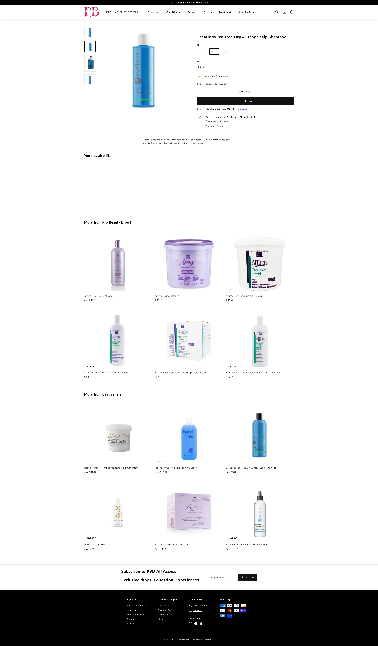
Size (199, 45)
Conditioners (174, 12)
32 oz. (202, 51)
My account (164, 619)
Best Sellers (111, 394)
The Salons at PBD (136, 614)
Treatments (225, 12)
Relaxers (193, 12)
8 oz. (214, 51)
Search (130, 623)
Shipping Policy (166, 610)
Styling (208, 12)
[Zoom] (142, 71)
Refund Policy (165, 614)
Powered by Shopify (201, 639)
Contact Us (163, 605)
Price (200, 61)
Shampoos (154, 12)
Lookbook (132, 610)
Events (130, 619)
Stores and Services (137, 605)
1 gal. (225, 51)
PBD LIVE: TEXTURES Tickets (124, 12)
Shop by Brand (247, 12)
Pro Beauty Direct (116, 222)
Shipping (201, 84)
